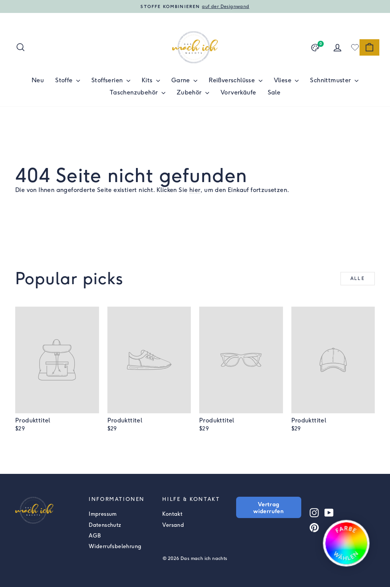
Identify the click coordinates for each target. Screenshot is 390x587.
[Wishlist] (355, 47)
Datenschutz (105, 525)
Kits (148, 80)
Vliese (283, 80)
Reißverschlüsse (232, 80)
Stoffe (64, 80)
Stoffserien (108, 80)
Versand (173, 525)
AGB (95, 536)
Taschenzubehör (135, 92)
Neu (38, 80)
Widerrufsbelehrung (115, 546)
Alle (357, 278)
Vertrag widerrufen (268, 507)
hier (195, 190)
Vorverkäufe (238, 92)
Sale (274, 92)
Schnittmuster (331, 80)
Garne (181, 80)
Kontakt (172, 514)
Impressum (103, 514)
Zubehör (190, 92)
